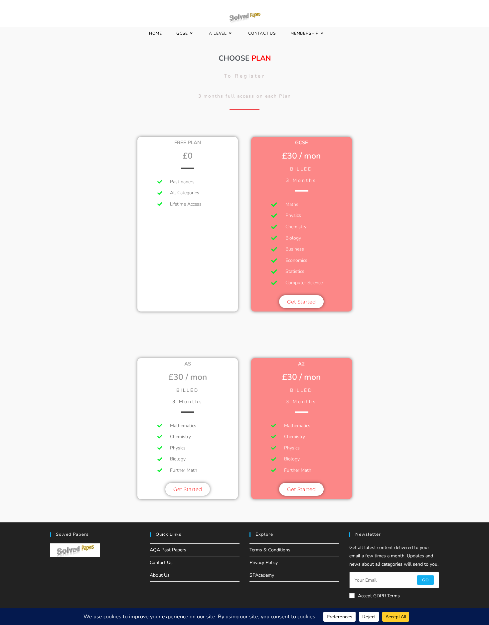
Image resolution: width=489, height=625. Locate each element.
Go (425, 580)
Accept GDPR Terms (379, 596)
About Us (160, 575)
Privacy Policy (263, 562)
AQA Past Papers (168, 550)
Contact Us (161, 562)
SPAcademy (261, 575)
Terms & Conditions (269, 550)
